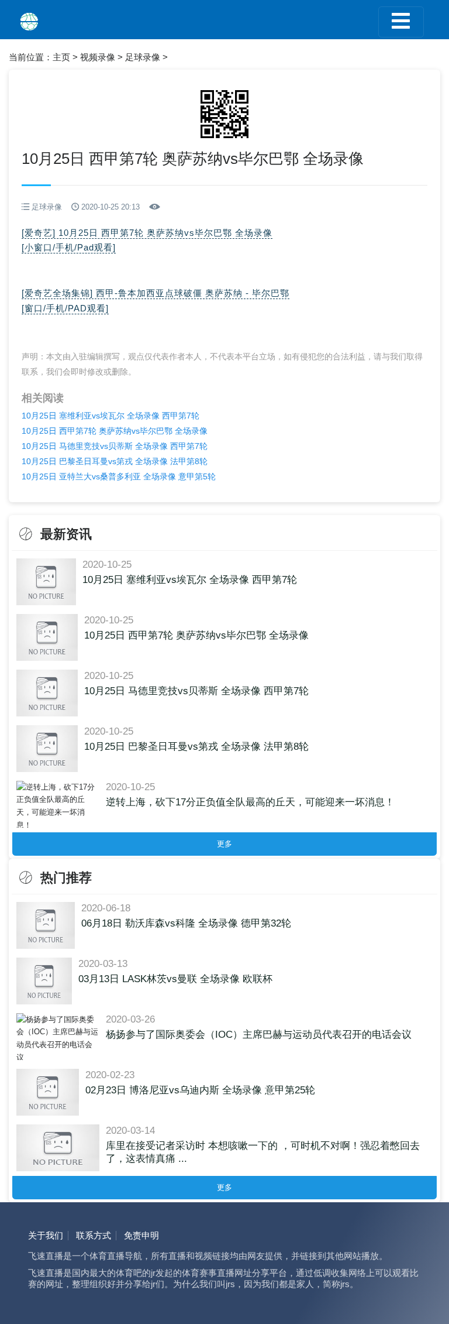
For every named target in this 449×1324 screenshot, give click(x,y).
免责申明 (141, 1235)
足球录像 (142, 57)
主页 (61, 57)
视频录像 (97, 57)
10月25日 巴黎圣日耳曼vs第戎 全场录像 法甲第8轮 (115, 461)
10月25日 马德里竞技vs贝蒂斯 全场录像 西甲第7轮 (115, 446)
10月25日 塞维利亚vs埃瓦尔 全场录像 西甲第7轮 (110, 415)
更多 (224, 843)
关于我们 (45, 1235)
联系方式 (93, 1235)
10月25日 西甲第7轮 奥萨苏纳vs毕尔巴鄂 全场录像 (115, 430)
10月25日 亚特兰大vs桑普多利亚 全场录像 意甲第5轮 (119, 476)
